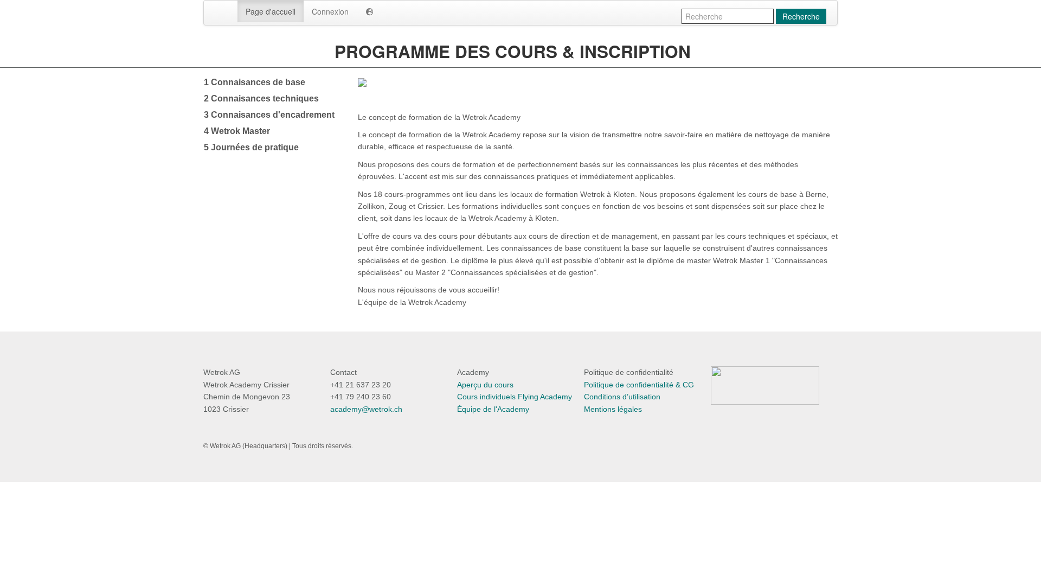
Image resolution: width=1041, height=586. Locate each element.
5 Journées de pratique (251, 147)
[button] (370, 11)
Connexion (330, 11)
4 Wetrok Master (237, 131)
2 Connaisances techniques (261, 98)
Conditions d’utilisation (622, 396)
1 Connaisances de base (254, 82)
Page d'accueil (270, 11)
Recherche (801, 16)
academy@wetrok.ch (366, 409)
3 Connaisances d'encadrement (269, 114)
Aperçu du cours (485, 384)
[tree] (272, 115)
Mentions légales (613, 409)
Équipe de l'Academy (493, 409)
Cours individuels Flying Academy (514, 396)
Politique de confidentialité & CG (639, 384)
